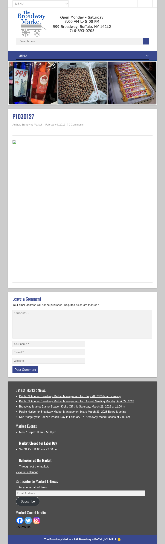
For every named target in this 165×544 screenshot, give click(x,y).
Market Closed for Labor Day (38, 443)
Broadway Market (31, 124)
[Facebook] (20, 520)
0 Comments (76, 124)
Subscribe (28, 501)
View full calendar (27, 472)
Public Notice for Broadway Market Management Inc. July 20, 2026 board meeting (70, 396)
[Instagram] (36, 520)
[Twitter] (28, 520)
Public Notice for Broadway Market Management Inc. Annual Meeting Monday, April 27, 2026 (76, 401)
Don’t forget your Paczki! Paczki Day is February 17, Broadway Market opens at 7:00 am (74, 416)
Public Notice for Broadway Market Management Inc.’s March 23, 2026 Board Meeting (72, 411)
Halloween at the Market (35, 460)
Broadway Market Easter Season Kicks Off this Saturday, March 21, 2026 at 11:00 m (72, 406)
